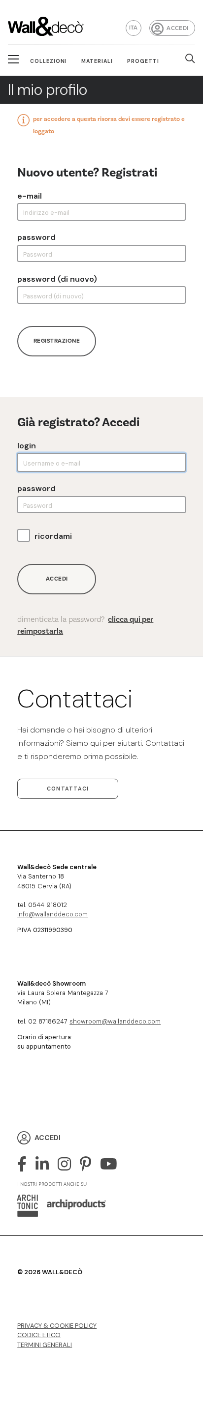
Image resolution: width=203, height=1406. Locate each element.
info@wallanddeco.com (52, 914)
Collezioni (48, 61)
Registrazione (57, 341)
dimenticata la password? (85, 625)
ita (133, 28)
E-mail (29, 196)
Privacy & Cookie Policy (57, 1325)
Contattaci (68, 788)
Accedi (177, 28)
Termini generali (44, 1345)
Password (36, 237)
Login (26, 446)
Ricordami (53, 536)
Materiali (97, 61)
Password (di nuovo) (57, 279)
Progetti (143, 61)
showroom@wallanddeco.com (115, 1021)
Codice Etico (39, 1335)
